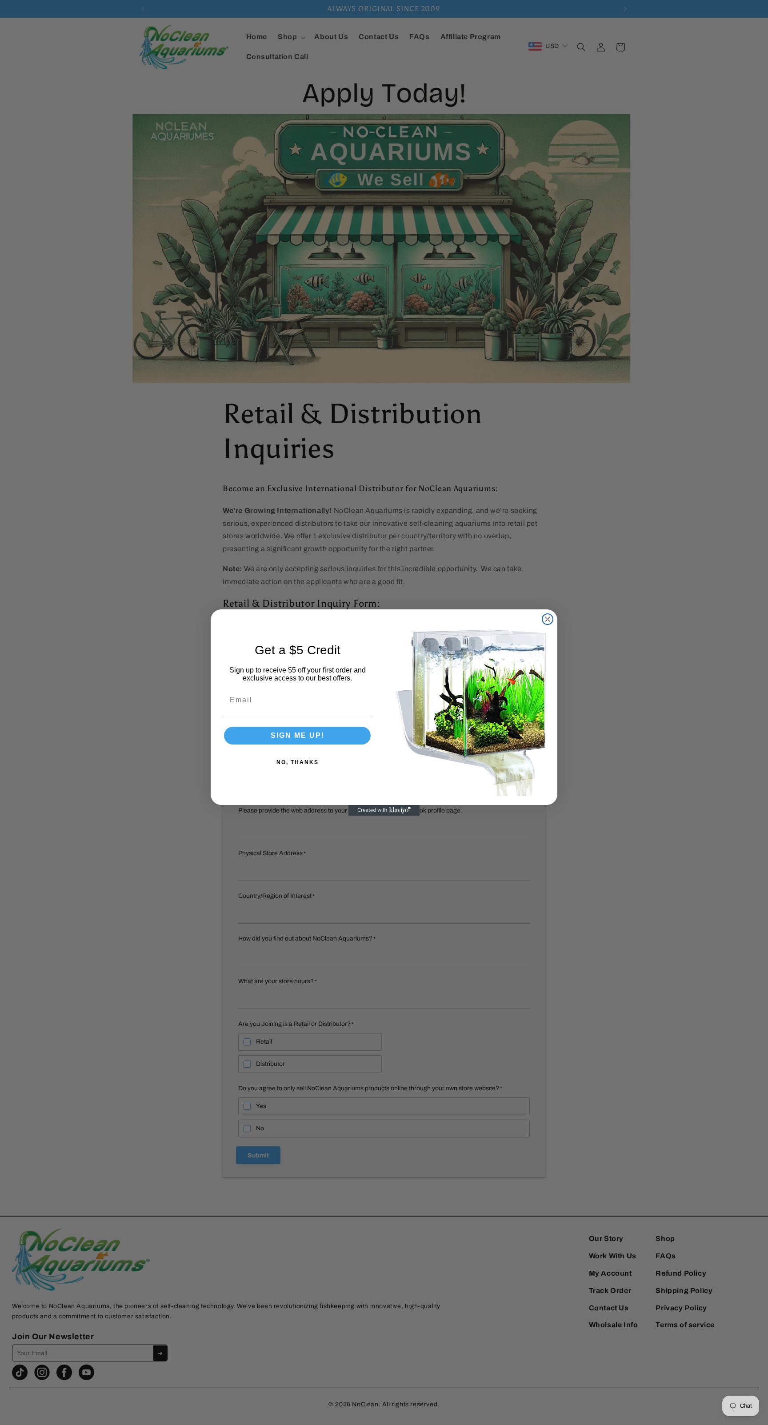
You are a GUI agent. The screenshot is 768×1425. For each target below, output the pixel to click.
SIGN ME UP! (297, 735)
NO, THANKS (297, 762)
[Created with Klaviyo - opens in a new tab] (384, 810)
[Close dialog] (547, 619)
